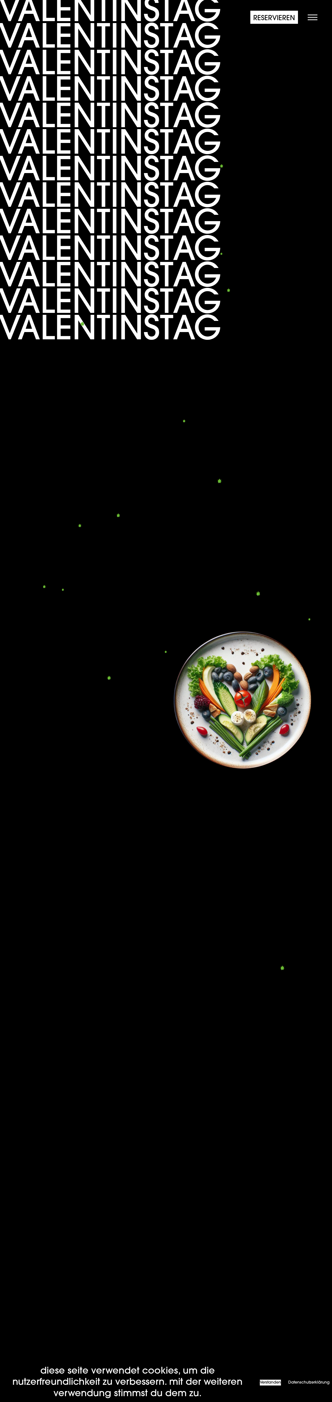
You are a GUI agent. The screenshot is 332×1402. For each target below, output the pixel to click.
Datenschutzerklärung (309, 1383)
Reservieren (274, 18)
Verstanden (270, 1383)
